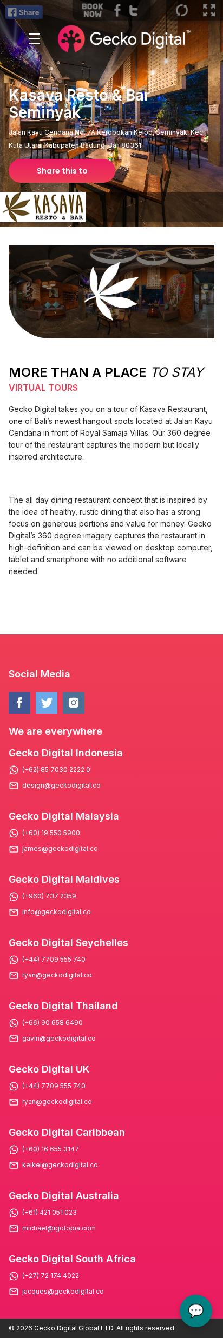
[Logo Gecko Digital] (123, 38)
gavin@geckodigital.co (59, 1038)
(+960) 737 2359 (49, 896)
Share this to (62, 170)
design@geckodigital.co (61, 785)
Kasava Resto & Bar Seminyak (79, 104)
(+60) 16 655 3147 (50, 1149)
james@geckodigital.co (60, 849)
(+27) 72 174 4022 (50, 1276)
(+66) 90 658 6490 (52, 1023)
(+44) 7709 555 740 (54, 959)
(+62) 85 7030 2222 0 (56, 770)
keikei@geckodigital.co (60, 1165)
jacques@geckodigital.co (63, 1291)
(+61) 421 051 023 (49, 1212)
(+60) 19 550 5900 (51, 833)
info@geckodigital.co (56, 912)
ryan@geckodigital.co (57, 975)
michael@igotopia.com (59, 1228)
